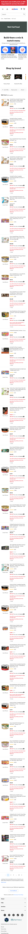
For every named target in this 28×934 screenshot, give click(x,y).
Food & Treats (7, 18)
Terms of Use (3, 929)
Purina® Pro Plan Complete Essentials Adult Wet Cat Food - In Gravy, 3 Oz (17, 120)
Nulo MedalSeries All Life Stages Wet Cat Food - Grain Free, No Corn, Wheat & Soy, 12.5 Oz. (18, 409)
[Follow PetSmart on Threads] (13, 915)
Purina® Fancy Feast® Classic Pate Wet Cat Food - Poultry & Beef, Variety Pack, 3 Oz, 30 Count (17, 100)
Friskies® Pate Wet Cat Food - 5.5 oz (17, 330)
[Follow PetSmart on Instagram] (9, 915)
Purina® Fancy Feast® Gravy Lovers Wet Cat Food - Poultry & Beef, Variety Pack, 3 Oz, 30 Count (18, 158)
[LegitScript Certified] (7, 920)
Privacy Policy (4, 931)
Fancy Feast (7, 83)
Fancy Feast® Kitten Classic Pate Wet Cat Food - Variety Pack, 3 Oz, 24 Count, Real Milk (17, 238)
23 (19, 875)
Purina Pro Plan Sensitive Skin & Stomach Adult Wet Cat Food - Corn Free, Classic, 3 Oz (17, 606)
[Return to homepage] (15, 9)
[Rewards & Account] (7, 9)
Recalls (2, 926)
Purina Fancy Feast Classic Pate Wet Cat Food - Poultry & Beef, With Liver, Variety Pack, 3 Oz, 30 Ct (18, 389)
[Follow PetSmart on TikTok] (18, 915)
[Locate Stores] (21, 9)
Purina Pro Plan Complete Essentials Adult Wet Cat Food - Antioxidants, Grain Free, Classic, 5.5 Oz (17, 428)
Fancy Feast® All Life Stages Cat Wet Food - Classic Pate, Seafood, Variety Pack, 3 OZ (17, 565)
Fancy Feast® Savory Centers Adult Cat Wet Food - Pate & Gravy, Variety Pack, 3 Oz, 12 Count (17, 293)
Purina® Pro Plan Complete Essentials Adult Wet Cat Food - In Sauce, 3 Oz (17, 178)
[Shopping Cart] (24, 9)
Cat (2, 18)
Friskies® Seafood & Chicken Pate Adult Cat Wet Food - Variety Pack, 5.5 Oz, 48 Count (17, 526)
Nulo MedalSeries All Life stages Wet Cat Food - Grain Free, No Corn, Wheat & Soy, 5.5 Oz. (18, 646)
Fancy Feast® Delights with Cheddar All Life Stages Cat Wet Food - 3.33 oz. (18, 506)
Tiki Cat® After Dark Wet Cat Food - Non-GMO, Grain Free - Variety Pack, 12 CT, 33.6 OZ (18, 546)
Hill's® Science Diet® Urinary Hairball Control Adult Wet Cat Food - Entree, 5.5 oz (18, 796)
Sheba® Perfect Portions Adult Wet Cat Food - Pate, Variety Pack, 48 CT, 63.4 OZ (17, 836)
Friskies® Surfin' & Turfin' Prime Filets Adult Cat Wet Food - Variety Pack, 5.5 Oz (18, 816)
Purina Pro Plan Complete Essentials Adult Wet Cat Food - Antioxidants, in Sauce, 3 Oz (18, 468)
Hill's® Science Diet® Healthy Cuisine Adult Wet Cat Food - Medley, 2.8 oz (16, 627)
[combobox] (13, 14)
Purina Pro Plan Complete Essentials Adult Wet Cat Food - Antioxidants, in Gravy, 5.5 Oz (18, 586)
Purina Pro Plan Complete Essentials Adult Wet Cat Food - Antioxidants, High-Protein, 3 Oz (17, 665)
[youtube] (22, 915)
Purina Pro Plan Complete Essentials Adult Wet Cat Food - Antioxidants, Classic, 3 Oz (17, 704)
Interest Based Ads (4, 933)
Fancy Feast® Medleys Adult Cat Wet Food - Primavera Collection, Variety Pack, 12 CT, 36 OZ (17, 448)
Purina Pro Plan (18, 83)
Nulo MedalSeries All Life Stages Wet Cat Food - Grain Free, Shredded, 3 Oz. (18, 312)
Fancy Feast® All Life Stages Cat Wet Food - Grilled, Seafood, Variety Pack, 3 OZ (17, 198)
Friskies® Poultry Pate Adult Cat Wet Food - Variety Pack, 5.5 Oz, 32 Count (18, 218)
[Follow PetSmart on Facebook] (5, 915)
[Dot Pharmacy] (16, 920)
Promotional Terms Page (18, 894)
